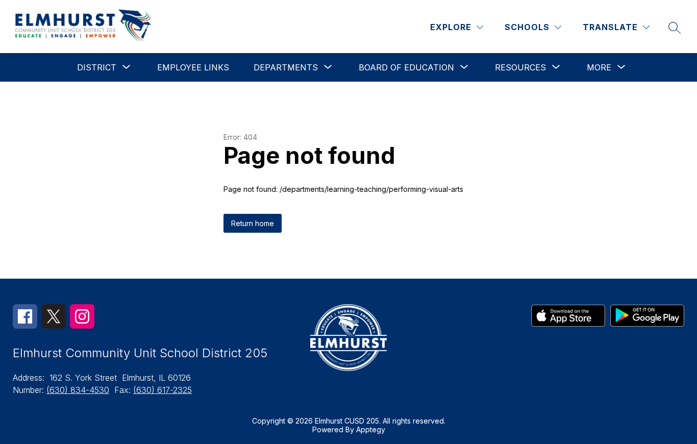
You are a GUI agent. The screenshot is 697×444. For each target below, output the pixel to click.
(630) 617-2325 (162, 390)
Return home (252, 223)
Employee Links (193, 67)
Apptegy (370, 429)
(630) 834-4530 (77, 390)
